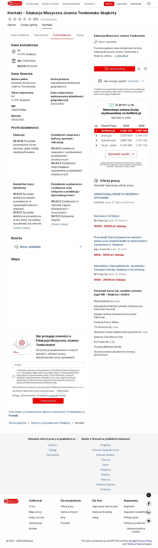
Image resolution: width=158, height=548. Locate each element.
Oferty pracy (32, 4)
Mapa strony (35, 512)
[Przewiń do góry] (149, 495)
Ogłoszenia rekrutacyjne (105, 506)
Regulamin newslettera (135, 512)
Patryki (105, 459)
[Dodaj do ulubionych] (145, 68)
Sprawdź (133, 81)
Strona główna (17, 422)
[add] (149, 504)
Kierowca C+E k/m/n (106, 216)
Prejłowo (105, 489)
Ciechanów (52, 454)
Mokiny (105, 474)
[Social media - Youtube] (148, 520)
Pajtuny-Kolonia (105, 484)
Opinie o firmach (50, 4)
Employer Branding (102, 512)
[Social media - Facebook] (148, 503)
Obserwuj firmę (48, 400)
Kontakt (33, 528)
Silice (105, 464)
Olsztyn (52, 445)
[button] (49, 19)
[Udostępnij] (138, 68)
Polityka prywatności (134, 523)
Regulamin (129, 506)
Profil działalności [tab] (62, 35)
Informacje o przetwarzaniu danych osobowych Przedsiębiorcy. (47, 413)
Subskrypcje (35, 523)
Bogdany (105, 469)
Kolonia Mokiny (105, 454)
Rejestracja (136, 4)
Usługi (95, 517)
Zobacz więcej (21, 227)
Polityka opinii (131, 517)
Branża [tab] (80, 35)
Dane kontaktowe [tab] (20, 35)
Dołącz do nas (36, 517)
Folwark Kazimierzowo (105, 449)
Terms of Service (136, 544)
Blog (63, 517)
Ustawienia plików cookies (136, 530)
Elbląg (52, 449)
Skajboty (105, 445)
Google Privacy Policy (140, 541)
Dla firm (109, 4)
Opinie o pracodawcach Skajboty (50, 422)
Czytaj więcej (63, 390)
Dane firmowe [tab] (41, 35)
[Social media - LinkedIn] (148, 512)
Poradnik (89, 4)
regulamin (53, 395)
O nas (32, 506)
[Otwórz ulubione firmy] (149, 4)
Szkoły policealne (71, 4)
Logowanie (121, 4)
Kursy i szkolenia (107, 41)
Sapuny (105, 479)
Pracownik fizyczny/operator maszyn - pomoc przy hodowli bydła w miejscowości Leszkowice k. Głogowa (120, 241)
